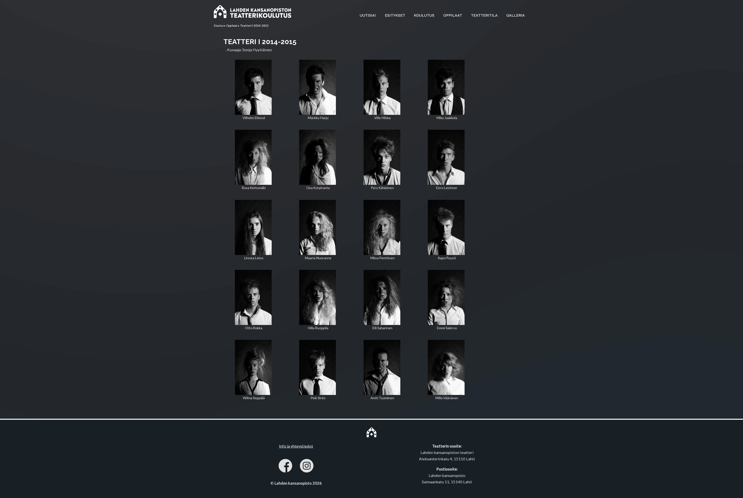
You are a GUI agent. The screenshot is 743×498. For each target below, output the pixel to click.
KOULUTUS (424, 15)
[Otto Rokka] (253, 297)
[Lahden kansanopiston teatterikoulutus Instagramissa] (306, 466)
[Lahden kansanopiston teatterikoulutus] (252, 12)
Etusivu (218, 25)
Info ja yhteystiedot (296, 446)
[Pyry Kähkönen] (382, 157)
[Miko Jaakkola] (446, 87)
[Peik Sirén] (318, 367)
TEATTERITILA (484, 15)
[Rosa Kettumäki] (253, 157)
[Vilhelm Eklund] (253, 87)
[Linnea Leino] (253, 227)
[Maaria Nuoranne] (318, 227)
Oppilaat (231, 25)
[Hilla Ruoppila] (318, 297)
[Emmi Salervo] (446, 297)
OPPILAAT (452, 15)
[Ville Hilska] (382, 87)
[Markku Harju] (318, 87)
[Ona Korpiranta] (318, 157)
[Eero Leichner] (446, 157)
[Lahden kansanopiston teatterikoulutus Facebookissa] (285, 466)
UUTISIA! (368, 15)
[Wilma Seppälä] (253, 367)
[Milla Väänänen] (446, 367)
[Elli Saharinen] (382, 297)
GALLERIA (515, 15)
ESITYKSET (395, 15)
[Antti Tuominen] (382, 367)
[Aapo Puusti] (446, 227)
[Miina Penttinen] (382, 227)
